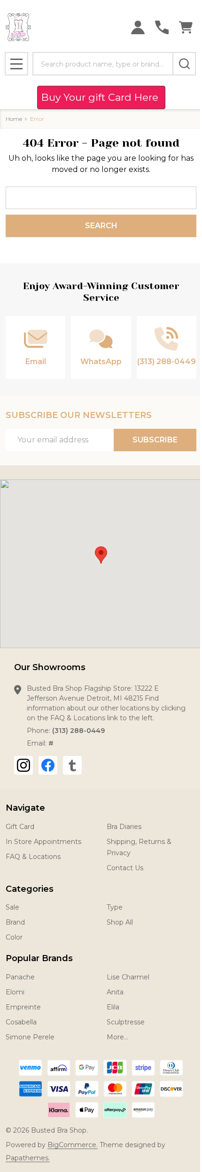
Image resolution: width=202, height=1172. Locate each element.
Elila (113, 1007)
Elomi (15, 992)
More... (117, 1037)
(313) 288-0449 (78, 730)
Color (14, 937)
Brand (15, 922)
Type (115, 907)
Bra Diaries (124, 826)
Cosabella (21, 1022)
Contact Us (125, 868)
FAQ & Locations (33, 856)
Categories (30, 889)
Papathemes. (28, 1158)
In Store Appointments (43, 841)
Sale (12, 907)
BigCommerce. (72, 1145)
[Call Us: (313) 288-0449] (161, 27)
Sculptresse (126, 1022)
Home (14, 118)
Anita (115, 992)
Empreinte (23, 1007)
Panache (20, 977)
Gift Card (20, 826)
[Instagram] (23, 765)
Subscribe (155, 439)
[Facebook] (48, 765)
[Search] (184, 63)
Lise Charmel (128, 977)
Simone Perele (30, 1037)
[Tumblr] (72, 765)
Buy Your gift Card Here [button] (101, 97)
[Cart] (185, 27)
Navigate (25, 808)
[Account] (137, 27)
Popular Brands (39, 958)
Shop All (120, 922)
